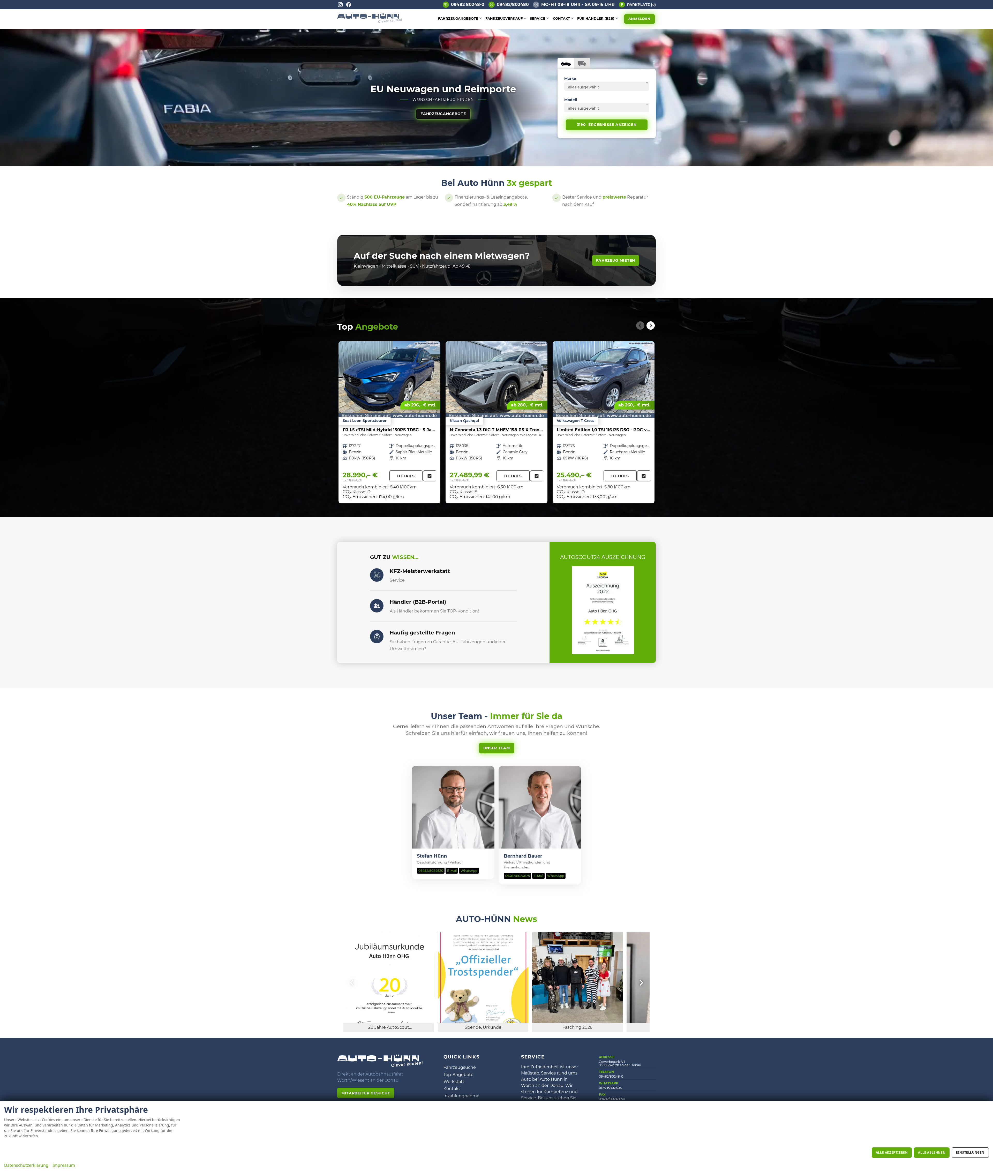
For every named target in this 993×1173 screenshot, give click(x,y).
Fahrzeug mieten (615, 260)
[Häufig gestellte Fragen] (376, 636)
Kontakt (561, 18)
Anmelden (639, 19)
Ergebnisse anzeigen (607, 124)
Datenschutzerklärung (26, 1165)
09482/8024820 (430, 871)
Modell (570, 99)
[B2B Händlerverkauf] (376, 605)
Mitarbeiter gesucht (365, 1093)
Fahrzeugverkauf (504, 18)
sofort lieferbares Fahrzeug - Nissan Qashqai (496, 422)
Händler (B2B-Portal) (418, 602)
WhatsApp (469, 871)
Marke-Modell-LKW (582, 63)
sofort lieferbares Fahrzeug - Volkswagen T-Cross (604, 422)
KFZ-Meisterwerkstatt (420, 571)
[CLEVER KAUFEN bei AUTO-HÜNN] (369, 21)
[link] (429, 475)
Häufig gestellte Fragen (422, 633)
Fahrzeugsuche (459, 1067)
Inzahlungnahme (461, 1095)
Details (406, 476)
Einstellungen (970, 1152)
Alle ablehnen (931, 1152)
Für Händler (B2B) (595, 18)
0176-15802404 (610, 1088)
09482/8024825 (517, 876)
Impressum (63, 1165)
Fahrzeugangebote (458, 18)
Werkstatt (453, 1081)
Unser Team (496, 748)
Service (537, 18)
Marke (570, 78)
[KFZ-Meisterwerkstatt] (376, 575)
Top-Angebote (458, 1074)
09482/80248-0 (611, 1076)
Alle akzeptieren (892, 1152)
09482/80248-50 (612, 1099)
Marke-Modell (565, 63)
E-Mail (452, 871)
